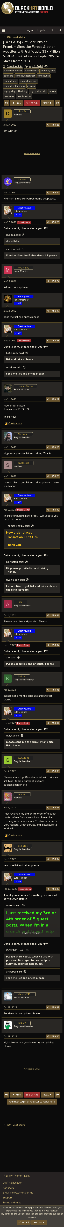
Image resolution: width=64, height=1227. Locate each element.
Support (7, 1197)
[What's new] (52, 30)
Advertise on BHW (32, 153)
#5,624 (55, 281)
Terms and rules (12, 1202)
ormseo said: (13, 905)
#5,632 (55, 645)
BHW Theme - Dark (17, 1175)
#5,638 (55, 889)
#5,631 (55, 615)
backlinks (8, 75)
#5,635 (55, 771)
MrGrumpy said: (15, 353)
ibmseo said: (13, 249)
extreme (31, 86)
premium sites (24, 96)
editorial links (10, 81)
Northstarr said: (15, 562)
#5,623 (55, 222)
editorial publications (14, 86)
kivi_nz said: (12, 735)
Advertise (8, 1187)
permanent (9, 96)
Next (46, 103)
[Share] (48, 125)
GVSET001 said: (15, 950)
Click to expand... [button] (32, 933)
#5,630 (55, 509)
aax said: (11, 657)
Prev (18, 103)
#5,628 (55, 447)
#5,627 (55, 399)
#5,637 (55, 859)
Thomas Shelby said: (18, 526)
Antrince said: (14, 367)
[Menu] (3, 30)
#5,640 (55, 1036)
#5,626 (55, 340)
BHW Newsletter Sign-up (18, 1192)
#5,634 (55, 723)
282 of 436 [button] (31, 103)
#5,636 (55, 807)
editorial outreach (28, 81)
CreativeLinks (15, 66)
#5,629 (55, 476)
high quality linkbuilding (15, 91)
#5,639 (55, 1007)
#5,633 (55, 689)
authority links (32, 70)
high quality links (38, 91)
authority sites (48, 70)
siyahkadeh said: (15, 580)
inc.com (52, 91)
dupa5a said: (13, 235)
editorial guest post (25, 75)
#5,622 (55, 192)
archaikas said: (14, 971)
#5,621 (55, 124)
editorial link (43, 75)
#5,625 (55, 311)
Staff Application (12, 1182)
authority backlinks (13, 70)
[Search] (60, 30)
